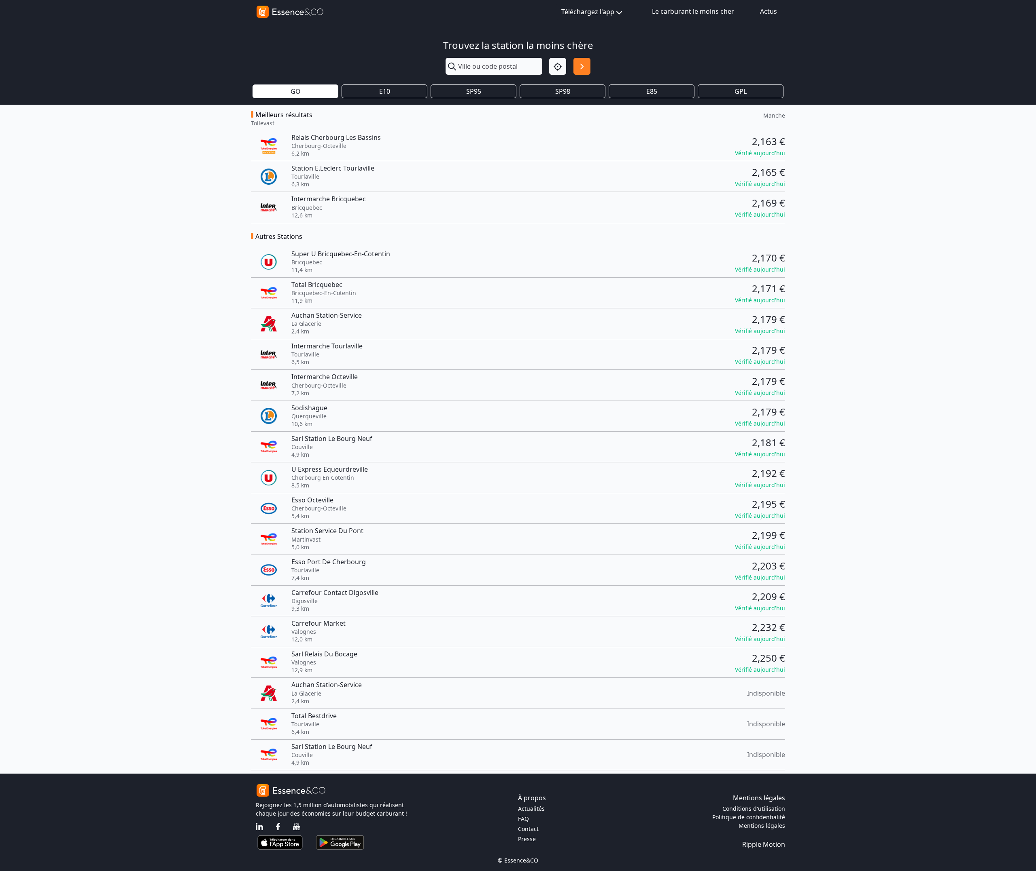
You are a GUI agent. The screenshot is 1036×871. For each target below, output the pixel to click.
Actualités (531, 808)
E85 (651, 91)
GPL (741, 91)
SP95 (473, 91)
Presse (527, 839)
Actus (768, 11)
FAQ (523, 818)
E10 (384, 91)
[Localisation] (557, 66)
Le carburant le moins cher (693, 11)
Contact (528, 829)
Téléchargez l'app (587, 11)
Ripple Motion (763, 844)
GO (296, 91)
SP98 (562, 91)
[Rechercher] (581, 66)
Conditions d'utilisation (753, 808)
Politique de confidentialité (748, 817)
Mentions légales (762, 825)
